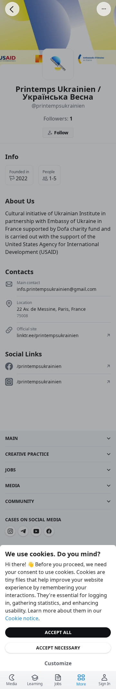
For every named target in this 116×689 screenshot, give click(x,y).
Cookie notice (21, 618)
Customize (58, 663)
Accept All (58, 632)
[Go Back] (12, 9)
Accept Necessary (58, 648)
